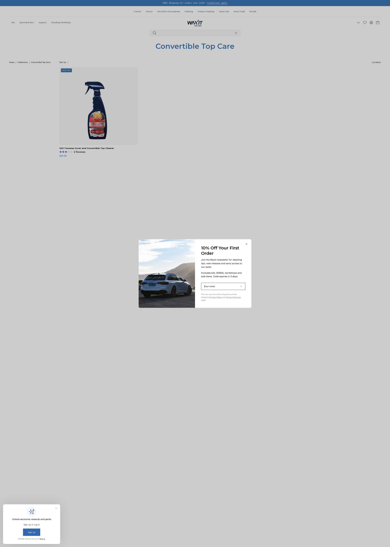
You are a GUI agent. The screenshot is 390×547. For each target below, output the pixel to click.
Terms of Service (233, 297)
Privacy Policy (216, 297)
